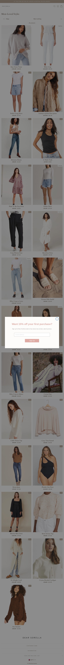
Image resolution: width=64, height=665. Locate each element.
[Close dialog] (57, 318)
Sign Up (32, 340)
